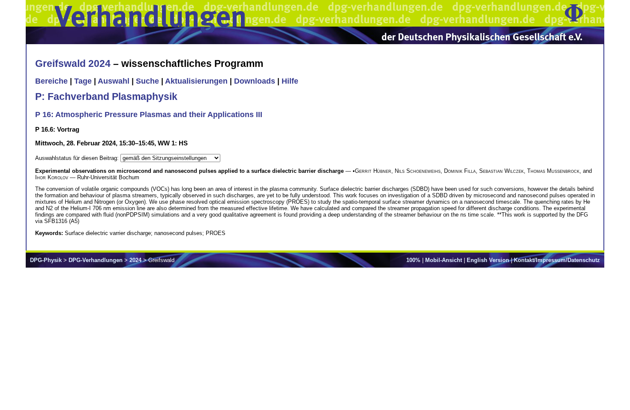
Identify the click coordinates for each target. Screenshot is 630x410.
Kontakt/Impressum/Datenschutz (557, 260)
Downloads (254, 81)
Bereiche (51, 81)
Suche (147, 81)
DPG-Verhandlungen (96, 260)
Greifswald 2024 (73, 63)
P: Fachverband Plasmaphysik (106, 96)
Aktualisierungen (196, 81)
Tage (83, 81)
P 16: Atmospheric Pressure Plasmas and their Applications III (148, 114)
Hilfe (290, 81)
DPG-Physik (46, 260)
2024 (135, 260)
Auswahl (113, 81)
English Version (488, 260)
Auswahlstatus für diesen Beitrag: (77, 158)
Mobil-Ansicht (443, 260)
